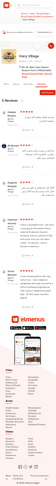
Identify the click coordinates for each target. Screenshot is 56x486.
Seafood (32, 450)
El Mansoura (11, 383)
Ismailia (31, 388)
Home (24, 13)
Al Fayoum (10, 394)
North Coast (11, 380)
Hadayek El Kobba (36, 424)
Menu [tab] (6, 84)
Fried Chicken (12, 447)
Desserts (10, 441)
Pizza (30, 439)
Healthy (32, 447)
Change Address (43, 32)
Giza (30, 422)
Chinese (10, 458)
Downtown (11, 413)
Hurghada (33, 380)
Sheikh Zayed (12, 408)
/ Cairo (31, 13)
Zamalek (32, 410)
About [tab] (16, 84)
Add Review (47, 92)
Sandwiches (11, 450)
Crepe (31, 455)
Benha (9, 396)
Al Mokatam (33, 419)
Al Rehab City (34, 413)
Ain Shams (11, 416)
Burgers (9, 439)
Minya (31, 394)
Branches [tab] (28, 84)
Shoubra (32, 416)
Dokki (8, 410)
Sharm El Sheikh (13, 385)
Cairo (8, 377)
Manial (9, 427)
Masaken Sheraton (15, 422)
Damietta (10, 388)
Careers (41, 476)
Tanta (31, 383)
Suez (8, 391)
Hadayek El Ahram (14, 419)
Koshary (9, 444)
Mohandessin (34, 408)
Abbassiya (11, 424)
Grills (30, 441)
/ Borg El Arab (42, 13)
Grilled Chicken (35, 452)
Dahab (31, 391)
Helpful (28, 130)
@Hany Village (11, 120)
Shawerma (11, 455)
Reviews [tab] (41, 84)
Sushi (30, 444)
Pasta (8, 452)
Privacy (34, 476)
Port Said (32, 385)
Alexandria (33, 377)
